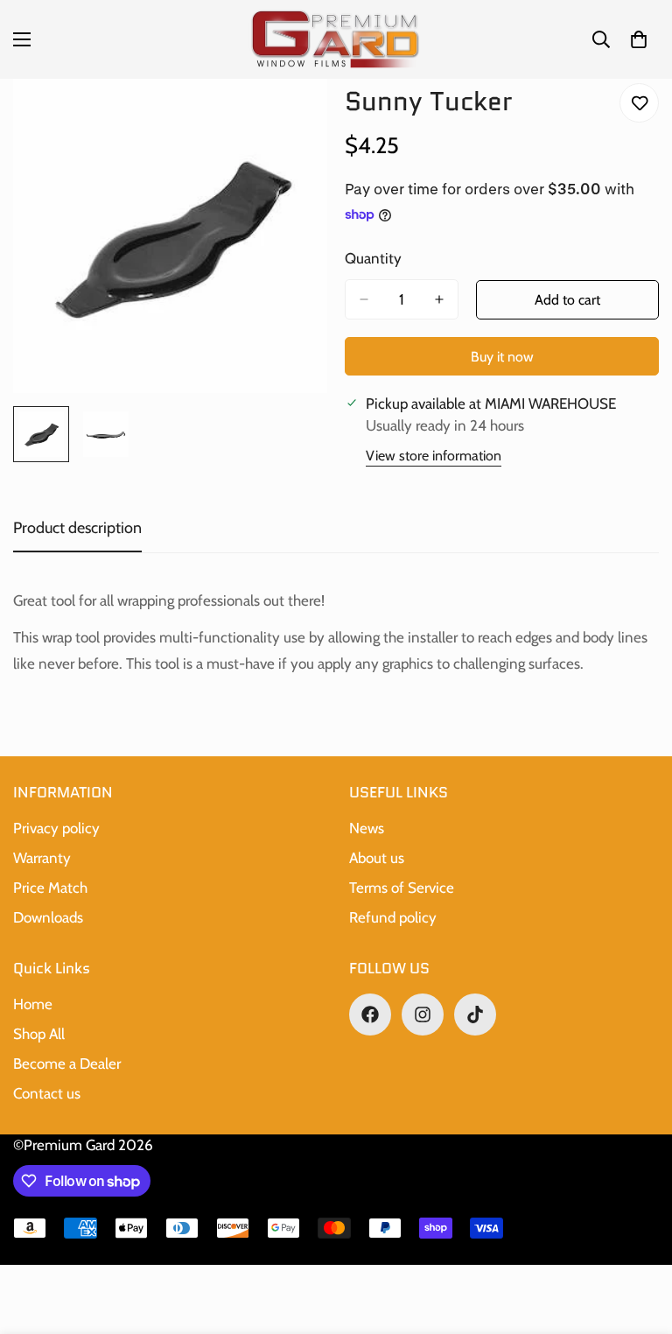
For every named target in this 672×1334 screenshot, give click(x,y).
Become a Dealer (67, 1063)
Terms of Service (401, 887)
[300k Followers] (370, 1014)
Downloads (48, 917)
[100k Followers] (423, 1014)
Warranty (42, 858)
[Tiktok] (475, 1014)
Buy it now (502, 356)
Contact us (46, 1093)
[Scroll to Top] (638, 1238)
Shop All (39, 1034)
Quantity (373, 258)
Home (32, 1004)
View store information (433, 455)
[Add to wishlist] (639, 103)
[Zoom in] (290, 116)
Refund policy (393, 917)
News (366, 828)
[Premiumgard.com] (336, 39)
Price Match (50, 887)
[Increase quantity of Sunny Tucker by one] (439, 299)
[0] (639, 39)
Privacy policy (56, 828)
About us (376, 858)
